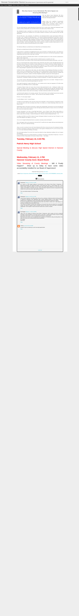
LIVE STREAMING (52, 173)
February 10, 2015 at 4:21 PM (30, 196)
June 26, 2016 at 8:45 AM (28, 225)
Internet (46, 173)
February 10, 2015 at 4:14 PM (30, 182)
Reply (21, 192)
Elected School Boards (33, 173)
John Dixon (46, 171)
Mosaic (14, 5)
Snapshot (22, 5)
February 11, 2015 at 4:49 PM (31, 211)
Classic (2, 5)
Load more (40, 250)
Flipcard (5, 5)
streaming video (59, 173)
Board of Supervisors (24, 173)
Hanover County (41, 173)
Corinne (21, 225)
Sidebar (18, 5)
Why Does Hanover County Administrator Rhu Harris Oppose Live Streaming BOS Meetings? (40, 12)
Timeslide (27, 5)
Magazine (10, 5)
